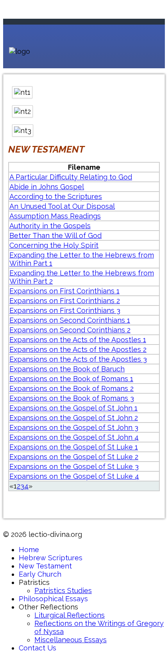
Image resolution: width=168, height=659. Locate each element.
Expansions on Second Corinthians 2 (69, 330)
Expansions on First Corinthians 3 (64, 310)
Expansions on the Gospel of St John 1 (73, 408)
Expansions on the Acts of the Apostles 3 (78, 359)
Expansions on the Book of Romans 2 (71, 388)
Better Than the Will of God (55, 235)
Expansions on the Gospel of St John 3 (73, 427)
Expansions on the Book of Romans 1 (71, 379)
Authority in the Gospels (50, 226)
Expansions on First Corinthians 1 (64, 291)
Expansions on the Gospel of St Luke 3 (74, 466)
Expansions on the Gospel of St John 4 (74, 437)
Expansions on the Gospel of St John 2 (73, 418)
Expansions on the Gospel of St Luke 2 (73, 457)
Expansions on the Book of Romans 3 (71, 398)
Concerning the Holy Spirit (53, 245)
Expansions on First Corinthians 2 (64, 301)
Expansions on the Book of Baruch (67, 369)
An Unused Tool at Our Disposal (62, 206)
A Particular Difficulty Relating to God (70, 177)
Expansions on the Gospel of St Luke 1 (73, 447)
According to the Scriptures (55, 196)
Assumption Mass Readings (55, 216)
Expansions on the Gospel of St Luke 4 (74, 476)
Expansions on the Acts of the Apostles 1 (77, 340)
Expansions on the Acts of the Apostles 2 (78, 349)
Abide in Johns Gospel (46, 187)
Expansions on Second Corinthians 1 (69, 320)
